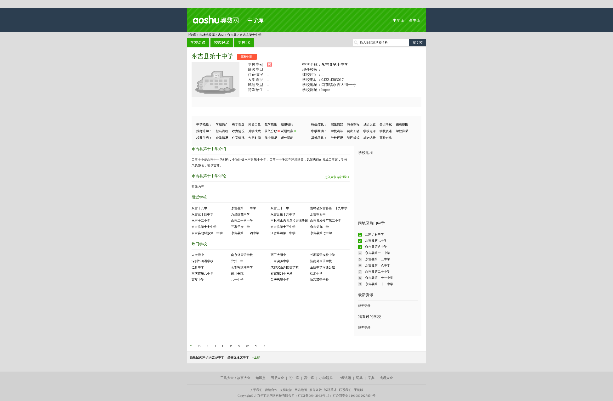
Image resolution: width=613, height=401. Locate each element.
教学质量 (271, 124)
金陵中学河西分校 (322, 267)
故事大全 (243, 378)
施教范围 (402, 124)
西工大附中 (278, 255)
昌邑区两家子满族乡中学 (207, 357)
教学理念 (238, 124)
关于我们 (256, 390)
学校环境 (337, 138)
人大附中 (198, 255)
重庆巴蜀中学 (280, 280)
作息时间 (254, 138)
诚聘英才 (330, 390)
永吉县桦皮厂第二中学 (325, 220)
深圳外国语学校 (202, 261)
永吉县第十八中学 (377, 265)
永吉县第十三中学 (283, 227)
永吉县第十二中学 (377, 253)
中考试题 (344, 378)
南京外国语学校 (242, 255)
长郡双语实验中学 (322, 255)
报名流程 (222, 131)
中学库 (398, 20)
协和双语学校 (319, 280)
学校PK (244, 42)
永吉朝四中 (318, 214)
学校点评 (369, 131)
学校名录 (198, 42)
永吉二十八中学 (242, 220)
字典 (371, 378)
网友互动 (353, 131)
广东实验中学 (280, 261)
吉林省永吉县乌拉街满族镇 (289, 220)
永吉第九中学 (319, 227)
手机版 (358, 390)
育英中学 (198, 280)
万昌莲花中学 (240, 214)
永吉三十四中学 (202, 214)
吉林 (221, 35)
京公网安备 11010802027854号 (354, 395)
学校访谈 (337, 131)
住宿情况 (238, 138)
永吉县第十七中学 (204, 227)
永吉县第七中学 (321, 233)
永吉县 (232, 35)
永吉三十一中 (280, 208)
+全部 (256, 357)
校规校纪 (287, 124)
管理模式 (353, 138)
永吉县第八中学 (376, 247)
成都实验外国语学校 (285, 267)
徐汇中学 (316, 273)
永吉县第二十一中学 (379, 278)
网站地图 (301, 390)
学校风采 (402, 131)
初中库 (294, 378)
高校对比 (247, 56)
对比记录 (369, 138)
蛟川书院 (237, 273)
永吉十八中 (199, 208)
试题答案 (287, 131)
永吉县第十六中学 (283, 214)
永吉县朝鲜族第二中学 (207, 233)
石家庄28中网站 (282, 273)
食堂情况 (222, 138)
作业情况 (271, 138)
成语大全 (386, 378)
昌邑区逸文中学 (238, 357)
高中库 (414, 20)
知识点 (260, 378)
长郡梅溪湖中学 (242, 267)
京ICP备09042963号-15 (313, 395)
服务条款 (315, 390)
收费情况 (238, 131)
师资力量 (254, 124)
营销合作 (271, 390)
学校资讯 (386, 131)
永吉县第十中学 (250, 35)
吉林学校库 (207, 35)
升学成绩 (254, 131)
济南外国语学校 (321, 261)
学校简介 (222, 124)
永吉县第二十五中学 (379, 284)
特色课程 (353, 124)
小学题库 (326, 378)
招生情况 (337, 124)
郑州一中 (237, 261)
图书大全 (277, 378)
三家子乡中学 (240, 227)
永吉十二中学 (201, 220)
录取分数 (271, 131)
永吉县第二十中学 (243, 208)
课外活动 (287, 138)
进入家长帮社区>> (337, 177)
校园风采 (221, 42)
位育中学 (198, 267)
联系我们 (345, 390)
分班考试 (386, 124)
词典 (359, 378)
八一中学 (237, 280)
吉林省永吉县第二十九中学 (328, 208)
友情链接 (286, 390)
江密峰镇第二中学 (283, 233)
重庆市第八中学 (202, 273)
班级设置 (369, 124)
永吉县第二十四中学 (245, 233)
